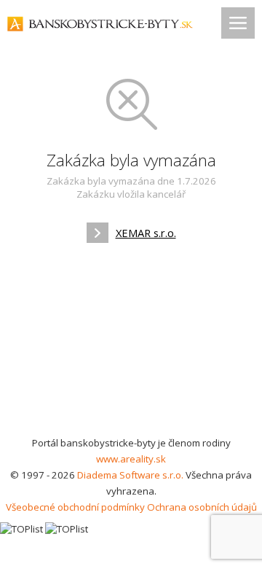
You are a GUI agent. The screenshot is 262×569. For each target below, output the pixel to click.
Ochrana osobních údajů (202, 507)
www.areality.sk (131, 458)
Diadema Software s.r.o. (130, 474)
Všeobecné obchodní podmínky (75, 507)
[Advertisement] (131, 344)
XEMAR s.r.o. (146, 232)
